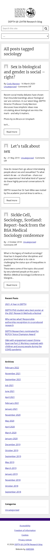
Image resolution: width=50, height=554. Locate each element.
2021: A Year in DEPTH (15, 304)
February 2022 (12, 367)
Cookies (25, 535)
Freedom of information (25, 530)
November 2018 (13, 480)
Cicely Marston (13, 83)
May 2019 (9, 462)
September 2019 (13, 456)
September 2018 (13, 491)
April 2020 (10, 426)
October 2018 (11, 486)
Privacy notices (25, 539)
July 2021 (9, 385)
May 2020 (9, 420)
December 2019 (12, 444)
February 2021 (12, 403)
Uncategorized (10, 86)
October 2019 (11, 450)
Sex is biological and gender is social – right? (24, 71)
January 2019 (11, 474)
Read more (12, 131)
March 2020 (10, 432)
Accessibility (25, 525)
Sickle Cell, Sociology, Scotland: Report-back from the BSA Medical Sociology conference (24, 225)
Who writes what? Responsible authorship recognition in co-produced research (24, 322)
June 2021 (9, 391)
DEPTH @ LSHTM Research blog (25, 21)
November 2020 (13, 415)
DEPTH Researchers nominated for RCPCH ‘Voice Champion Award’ (22, 333)
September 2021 (13, 379)
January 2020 (11, 438)
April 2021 (10, 397)
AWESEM (30, 549)
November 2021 (13, 373)
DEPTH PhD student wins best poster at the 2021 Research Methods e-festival (24, 312)
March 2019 (10, 468)
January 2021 (11, 409)
